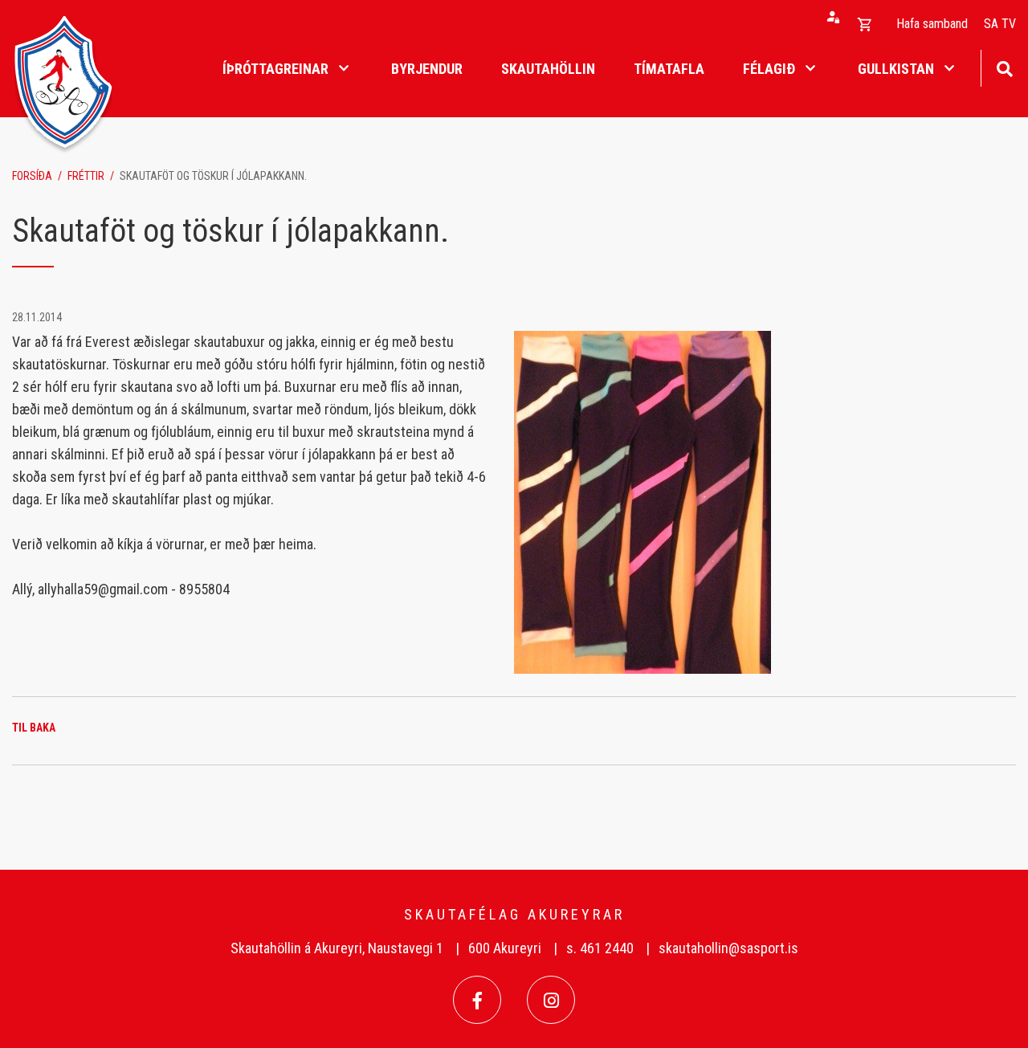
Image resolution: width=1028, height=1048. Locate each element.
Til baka (33, 727)
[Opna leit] (1004, 67)
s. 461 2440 (600, 948)
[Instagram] (551, 1000)
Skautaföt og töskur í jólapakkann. (213, 175)
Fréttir (85, 175)
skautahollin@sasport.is (728, 948)
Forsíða (32, 175)
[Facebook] (477, 1000)
